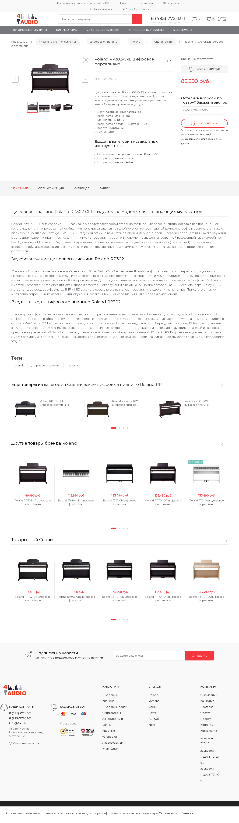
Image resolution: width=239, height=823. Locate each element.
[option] (47, 409)
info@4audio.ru (20, 723)
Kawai (153, 712)
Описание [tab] (19, 188)
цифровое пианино (44, 365)
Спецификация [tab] (51, 188)
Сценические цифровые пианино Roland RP (127, 154)
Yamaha (154, 701)
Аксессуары (182, 30)
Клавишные (19, 41)
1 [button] (113, 428)
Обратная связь (172, 3)
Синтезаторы (67, 30)
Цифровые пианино (30, 30)
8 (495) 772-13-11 (20, 713)
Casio (152, 707)
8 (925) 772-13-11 (20, 718)
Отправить (199, 655)
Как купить (207, 701)
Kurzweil (154, 718)
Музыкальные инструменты (57, 41)
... (201, 29)
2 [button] (119, 428)
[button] (86, 60)
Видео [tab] (105, 188)
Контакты (206, 724)
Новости (124, 3)
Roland (135, 41)
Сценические (163, 41)
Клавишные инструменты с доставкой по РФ (83, 3)
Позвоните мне (207, 123)
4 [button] (127, 428)
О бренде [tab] (81, 188)
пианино (72, 365)
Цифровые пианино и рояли (116, 158)
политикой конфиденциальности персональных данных (201, 139)
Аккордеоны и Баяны (146, 30)
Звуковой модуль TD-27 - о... (210, 756)
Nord (152, 724)
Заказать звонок (103, 9)
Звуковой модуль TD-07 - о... (210, 774)
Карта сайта (146, 3)
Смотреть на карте (26, 743)
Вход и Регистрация (137, 9)
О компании (208, 695)
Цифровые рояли (114, 707)
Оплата (205, 712)
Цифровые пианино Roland (116, 162)
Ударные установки (103, 30)
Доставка (206, 707)
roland (18, 365)
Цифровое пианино (32, 211)
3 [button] (123, 428)
